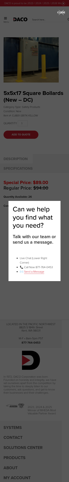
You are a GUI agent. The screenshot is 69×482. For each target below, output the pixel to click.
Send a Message (34, 272)
